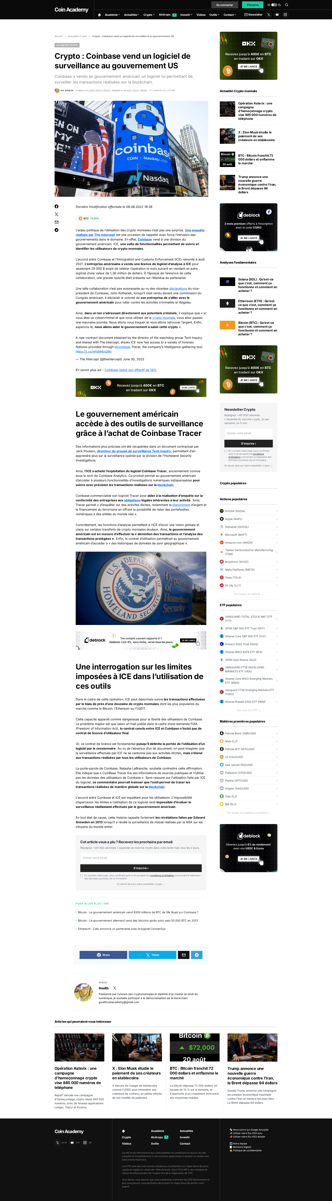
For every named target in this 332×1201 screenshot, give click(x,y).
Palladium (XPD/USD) (238, 772)
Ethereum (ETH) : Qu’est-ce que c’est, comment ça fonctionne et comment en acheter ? (257, 306)
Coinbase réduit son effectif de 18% (131, 370)
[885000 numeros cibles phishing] (227, 109)
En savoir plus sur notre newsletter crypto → (141, 884)
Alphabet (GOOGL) (237, 526)
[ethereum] (227, 303)
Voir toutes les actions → (248, 593)
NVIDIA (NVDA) (235, 511)
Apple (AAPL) (233, 519)
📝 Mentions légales (240, 1147)
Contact (185, 1143)
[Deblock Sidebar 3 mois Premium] (248, 227)
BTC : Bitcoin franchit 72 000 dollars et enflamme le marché (256, 159)
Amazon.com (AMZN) (239, 542)
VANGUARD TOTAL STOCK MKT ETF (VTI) (248, 618)
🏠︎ (123, 1130)
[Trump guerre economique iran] (227, 182)
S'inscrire (253, 5)
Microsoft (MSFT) (236, 534)
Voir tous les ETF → (248, 710)
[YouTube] (277, 14)
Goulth (104, 988)
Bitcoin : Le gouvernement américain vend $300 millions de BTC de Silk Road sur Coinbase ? (138, 912)
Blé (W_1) (230, 804)
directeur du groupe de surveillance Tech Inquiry (134, 451)
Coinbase (145, 239)
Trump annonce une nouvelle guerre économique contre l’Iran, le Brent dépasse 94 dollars (257, 184)
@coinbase (122, 347)
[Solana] (227, 281)
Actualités (186, 1130)
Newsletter (255, 14)
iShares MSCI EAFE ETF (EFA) (243, 652)
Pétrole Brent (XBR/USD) (240, 733)
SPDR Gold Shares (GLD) (240, 659)
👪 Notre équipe (238, 1143)
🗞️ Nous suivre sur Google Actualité (249, 1129)
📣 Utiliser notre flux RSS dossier (247, 1136)
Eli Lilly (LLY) (233, 585)
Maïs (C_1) (231, 741)
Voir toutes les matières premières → (249, 812)
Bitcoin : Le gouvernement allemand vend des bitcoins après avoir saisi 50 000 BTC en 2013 (138, 920)
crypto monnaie (163, 318)
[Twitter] (269, 14)
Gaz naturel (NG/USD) (239, 764)
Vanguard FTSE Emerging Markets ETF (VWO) (249, 692)
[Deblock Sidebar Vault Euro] (248, 848)
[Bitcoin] (227, 325)
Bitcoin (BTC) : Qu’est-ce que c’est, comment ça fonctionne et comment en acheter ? (257, 328)
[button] (274, 5)
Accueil (59, 36)
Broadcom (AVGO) (236, 561)
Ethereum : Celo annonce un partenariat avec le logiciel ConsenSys (122, 928)
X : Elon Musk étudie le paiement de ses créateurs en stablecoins (256, 136)
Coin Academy (71, 9)
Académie (157, 1130)
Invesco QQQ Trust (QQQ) (241, 644)
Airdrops (159, 1137)
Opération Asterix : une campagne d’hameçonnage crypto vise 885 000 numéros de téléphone (257, 111)
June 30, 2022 (133, 359)
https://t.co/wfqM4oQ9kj (94, 351)
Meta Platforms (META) (240, 569)
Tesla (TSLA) (233, 577)
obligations (132, 500)
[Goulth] (83, 992)
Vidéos (126, 1143)
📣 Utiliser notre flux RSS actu (246, 1133)
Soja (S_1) (231, 796)
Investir (185, 1137)
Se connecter (224, 5)
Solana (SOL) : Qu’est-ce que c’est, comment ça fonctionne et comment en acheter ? (257, 285)
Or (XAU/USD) (234, 757)
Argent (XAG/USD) (237, 788)
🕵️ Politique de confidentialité (246, 1150)
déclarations (178, 288)
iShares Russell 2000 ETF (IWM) (245, 701)
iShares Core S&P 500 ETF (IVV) (245, 636)
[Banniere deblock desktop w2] (141, 640)
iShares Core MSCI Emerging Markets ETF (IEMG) (249, 680)
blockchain (165, 485)
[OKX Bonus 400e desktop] (141, 387)
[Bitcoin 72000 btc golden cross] (227, 159)
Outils (155, 1143)
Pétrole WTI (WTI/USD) (239, 749)
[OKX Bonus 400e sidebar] (248, 55)
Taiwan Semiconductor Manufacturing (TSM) (249, 552)
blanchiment (181, 505)
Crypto (126, 1137)
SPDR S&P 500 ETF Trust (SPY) (245, 628)
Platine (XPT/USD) (236, 780)
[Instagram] (285, 14)
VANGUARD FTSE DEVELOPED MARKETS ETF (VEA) (244, 669)
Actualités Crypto (77, 36)
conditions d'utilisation (162, 875)
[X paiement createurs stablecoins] (227, 136)
